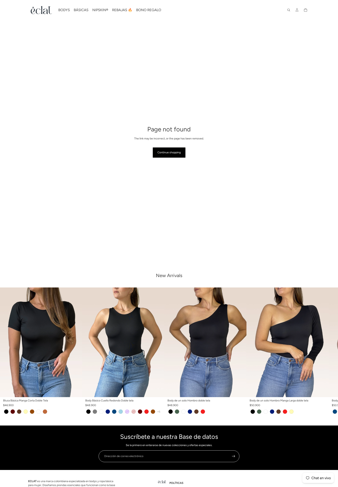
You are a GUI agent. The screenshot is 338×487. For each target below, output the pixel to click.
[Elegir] (76, 391)
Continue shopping (169, 152)
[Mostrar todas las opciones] (158, 411)
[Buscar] (288, 10)
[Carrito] (305, 10)
